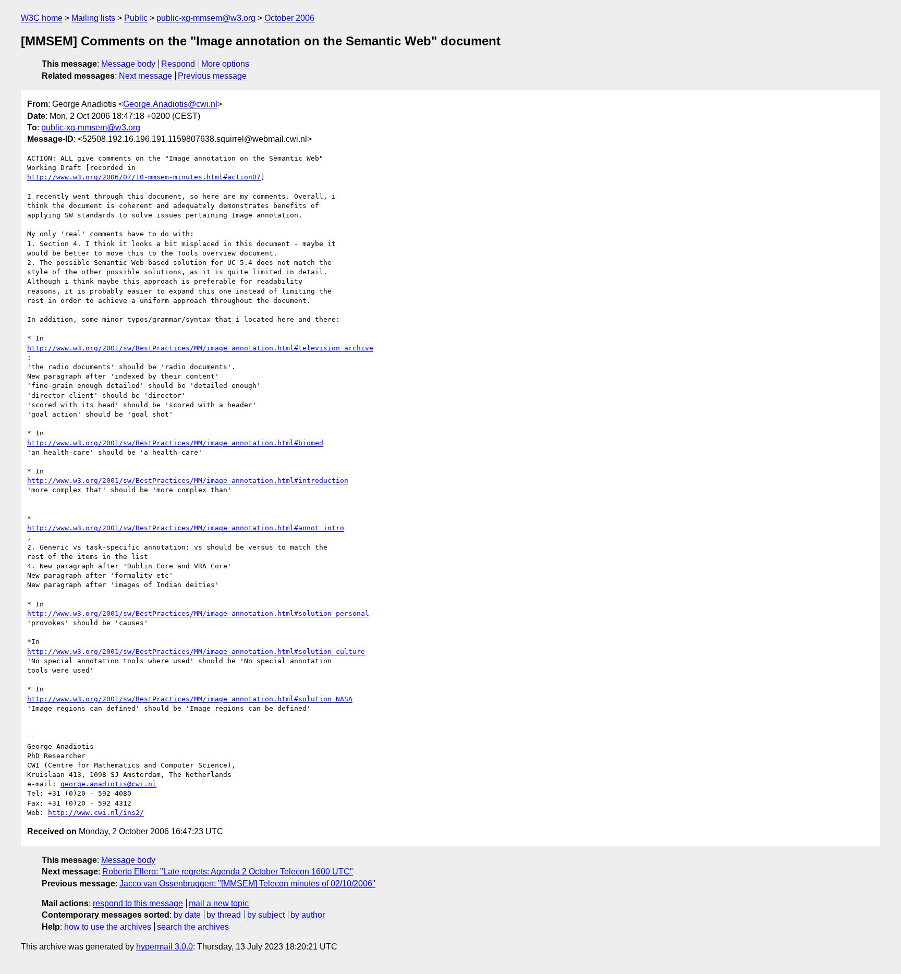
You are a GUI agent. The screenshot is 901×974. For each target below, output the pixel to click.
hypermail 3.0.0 (164, 946)
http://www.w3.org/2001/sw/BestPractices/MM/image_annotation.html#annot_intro (185, 528)
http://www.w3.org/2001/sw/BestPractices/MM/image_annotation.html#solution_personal (198, 613)
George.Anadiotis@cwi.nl (170, 104)
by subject (266, 914)
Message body (128, 63)
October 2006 (289, 18)
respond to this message (138, 903)
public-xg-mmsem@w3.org (205, 18)
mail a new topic (219, 903)
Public (136, 18)
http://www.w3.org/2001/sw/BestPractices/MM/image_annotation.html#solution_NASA (189, 699)
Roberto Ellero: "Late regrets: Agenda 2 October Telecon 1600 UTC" (227, 871)
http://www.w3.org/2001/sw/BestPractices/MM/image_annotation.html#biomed (175, 443)
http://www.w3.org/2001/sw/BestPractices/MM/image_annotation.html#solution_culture (196, 651)
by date (187, 914)
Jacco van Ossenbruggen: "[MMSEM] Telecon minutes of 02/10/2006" (247, 883)
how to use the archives (107, 926)
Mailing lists (93, 18)
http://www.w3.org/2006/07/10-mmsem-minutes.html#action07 (144, 177)
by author (307, 914)
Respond (178, 63)
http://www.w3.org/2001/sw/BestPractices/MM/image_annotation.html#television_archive (200, 348)
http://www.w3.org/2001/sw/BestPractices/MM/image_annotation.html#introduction (187, 480)
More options (225, 63)
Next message (145, 75)
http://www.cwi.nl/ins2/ (96, 813)
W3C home (42, 18)
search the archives (193, 926)
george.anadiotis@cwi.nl (108, 784)
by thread (223, 914)
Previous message (212, 75)
